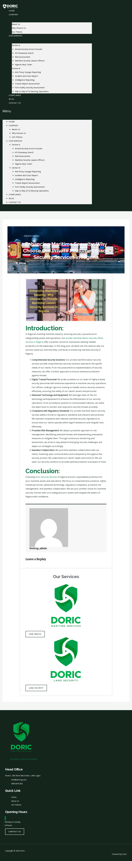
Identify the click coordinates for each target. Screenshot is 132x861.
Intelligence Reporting (25, 80)
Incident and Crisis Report (26, 76)
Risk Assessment (22, 57)
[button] (47, 111)
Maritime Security (31, 235)
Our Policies (17, 137)
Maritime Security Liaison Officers (30, 60)
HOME (12, 121)
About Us (16, 24)
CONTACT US (15, 103)
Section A (16, 45)
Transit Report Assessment (27, 83)
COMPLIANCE (15, 95)
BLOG (11, 198)
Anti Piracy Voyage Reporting (28, 72)
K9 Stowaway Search (24, 53)
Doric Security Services (46, 477)
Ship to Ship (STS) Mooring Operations (32, 91)
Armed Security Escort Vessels (28, 49)
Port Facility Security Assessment (30, 87)
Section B (16, 68)
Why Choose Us (19, 28)
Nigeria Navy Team (23, 64)
